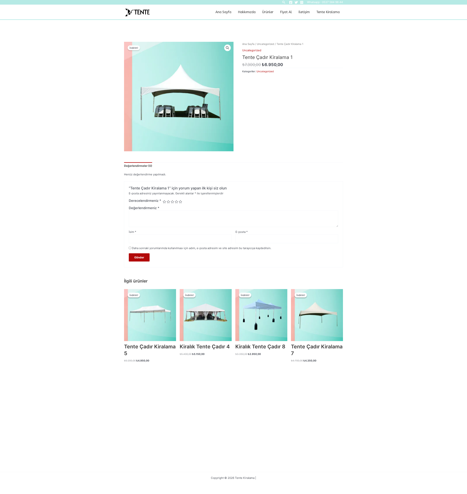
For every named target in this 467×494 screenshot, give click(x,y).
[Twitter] (296, 2)
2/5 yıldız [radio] (168, 201)
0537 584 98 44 (332, 2)
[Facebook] (290, 2)
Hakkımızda (247, 12)
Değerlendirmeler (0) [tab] (138, 166)
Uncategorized (265, 44)
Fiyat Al (286, 12)
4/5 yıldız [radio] (176, 201)
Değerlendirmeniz (144, 208)
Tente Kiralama (328, 12)
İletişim (304, 12)
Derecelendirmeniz (145, 201)
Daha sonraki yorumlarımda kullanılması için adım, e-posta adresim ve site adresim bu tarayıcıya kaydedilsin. (201, 248)
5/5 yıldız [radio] (180, 201)
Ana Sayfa (223, 12)
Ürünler (267, 12)
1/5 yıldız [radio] (164, 201)
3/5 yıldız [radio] (172, 201)
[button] (227, 48)
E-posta (242, 232)
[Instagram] (301, 2)
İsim (132, 232)
